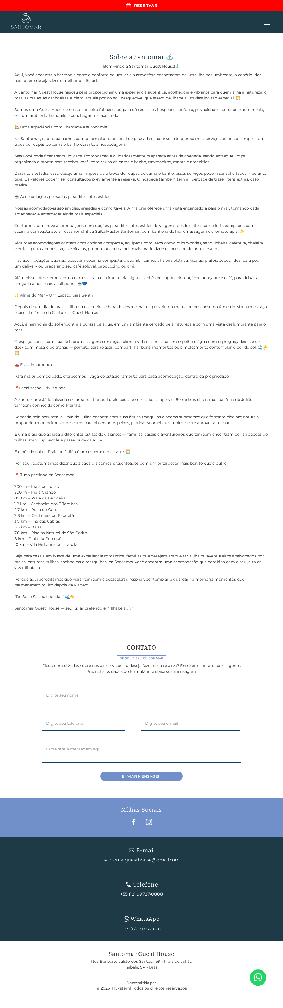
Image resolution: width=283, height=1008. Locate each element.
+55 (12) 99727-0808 (142, 929)
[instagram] (149, 822)
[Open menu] (267, 22)
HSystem (121, 988)
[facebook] (134, 822)
